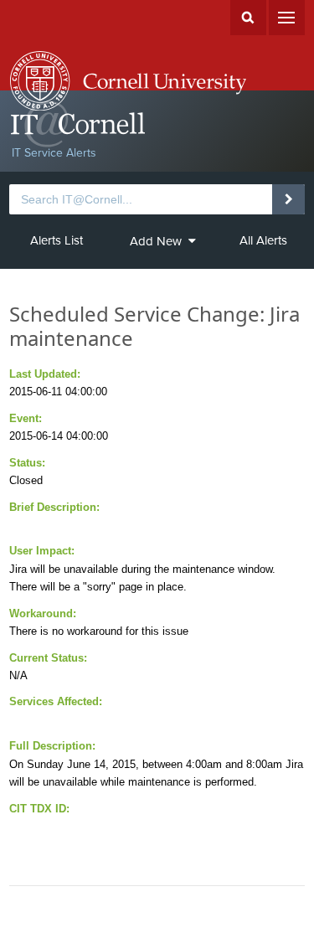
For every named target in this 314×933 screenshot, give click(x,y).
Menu (287, 17)
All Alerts (263, 240)
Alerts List (56, 240)
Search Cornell (248, 17)
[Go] (288, 199)
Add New (156, 241)
